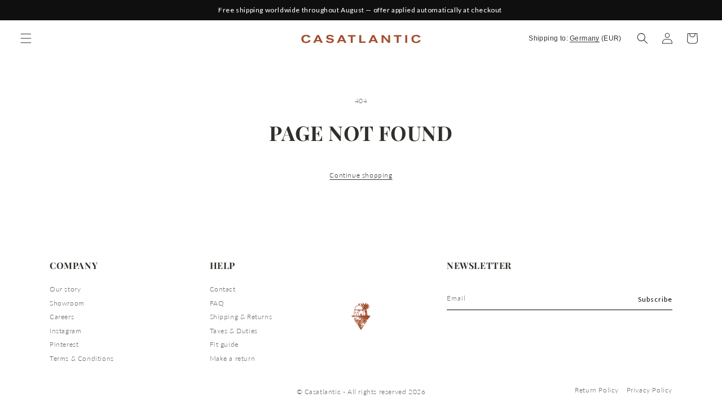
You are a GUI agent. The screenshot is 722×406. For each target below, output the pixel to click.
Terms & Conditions (82, 358)
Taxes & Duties (234, 330)
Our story (65, 289)
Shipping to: (575, 38)
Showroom (67, 303)
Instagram (65, 330)
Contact (223, 289)
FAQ (217, 303)
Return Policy (597, 390)
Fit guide (224, 344)
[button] (642, 38)
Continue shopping (360, 175)
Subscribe (655, 299)
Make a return (233, 358)
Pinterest (64, 344)
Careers (62, 316)
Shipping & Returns (241, 316)
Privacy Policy (649, 390)
